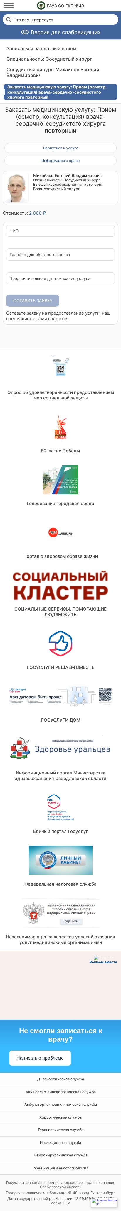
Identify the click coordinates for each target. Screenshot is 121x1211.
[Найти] (8, 19)
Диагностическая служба (60, 1079)
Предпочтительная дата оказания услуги (49, 279)
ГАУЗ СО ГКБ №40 (65, 5)
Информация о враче (60, 160)
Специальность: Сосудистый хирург (49, 59)
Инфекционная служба (60, 1142)
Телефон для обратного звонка (39, 255)
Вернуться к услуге (60, 148)
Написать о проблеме (40, 1058)
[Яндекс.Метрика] (104, 1203)
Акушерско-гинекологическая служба (61, 1092)
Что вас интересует (33, 20)
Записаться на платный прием (41, 48)
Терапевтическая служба (60, 1130)
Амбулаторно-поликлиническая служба (60, 1104)
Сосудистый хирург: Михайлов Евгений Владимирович (52, 72)
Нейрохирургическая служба (61, 1155)
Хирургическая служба (60, 1117)
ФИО (14, 231)
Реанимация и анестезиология (60, 1168)
